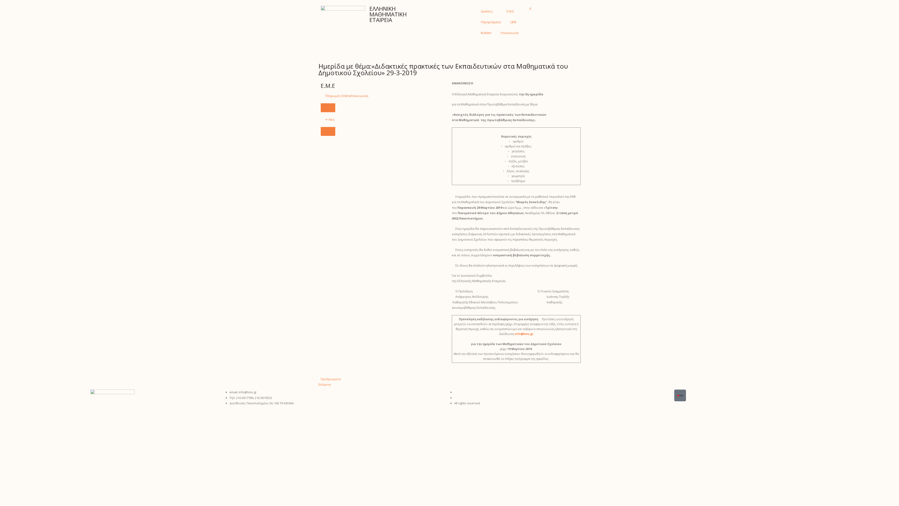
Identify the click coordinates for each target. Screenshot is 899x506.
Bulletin (486, 33)
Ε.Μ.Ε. (511, 11)
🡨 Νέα (329, 119)
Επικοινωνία (510, 33)
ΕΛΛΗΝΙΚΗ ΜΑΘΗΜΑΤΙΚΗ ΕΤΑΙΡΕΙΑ (388, 14)
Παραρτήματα (491, 22)
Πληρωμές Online (337, 96)
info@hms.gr (524, 334)
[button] (530, 8)
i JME (513, 22)
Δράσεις (487, 11)
